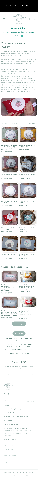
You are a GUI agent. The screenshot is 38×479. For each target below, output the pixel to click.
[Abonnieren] (32, 374)
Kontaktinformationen (16, 475)
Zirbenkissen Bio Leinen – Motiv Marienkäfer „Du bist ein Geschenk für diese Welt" (9, 147)
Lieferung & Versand (10, 449)
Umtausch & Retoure (10, 455)
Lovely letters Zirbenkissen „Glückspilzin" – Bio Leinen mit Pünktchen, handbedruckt (8, 287)
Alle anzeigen (19, 324)
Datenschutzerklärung (28, 472)
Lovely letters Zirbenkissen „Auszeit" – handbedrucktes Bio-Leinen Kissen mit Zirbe (27, 287)
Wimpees (10, 472)
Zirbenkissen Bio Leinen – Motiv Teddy (27, 145)
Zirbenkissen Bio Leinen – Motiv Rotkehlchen (9, 175)
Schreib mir (19, 333)
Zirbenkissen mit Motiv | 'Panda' (27, 175)
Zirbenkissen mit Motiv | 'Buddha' (27, 202)
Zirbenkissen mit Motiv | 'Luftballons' (27, 255)
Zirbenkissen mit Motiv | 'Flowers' (9, 202)
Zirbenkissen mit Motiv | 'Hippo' (9, 255)
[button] (4, 19)
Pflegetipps (7, 462)
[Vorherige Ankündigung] (3, 6)
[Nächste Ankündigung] (35, 6)
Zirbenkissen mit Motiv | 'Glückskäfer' (9, 228)
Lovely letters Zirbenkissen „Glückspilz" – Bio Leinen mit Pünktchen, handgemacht (26, 312)
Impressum (26, 475)
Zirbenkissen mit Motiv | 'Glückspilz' (27, 228)
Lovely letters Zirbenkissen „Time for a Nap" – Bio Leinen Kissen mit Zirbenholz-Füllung (9, 313)
